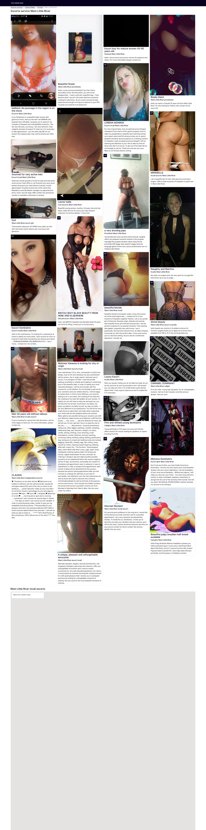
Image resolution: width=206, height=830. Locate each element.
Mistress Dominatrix (161, 459)
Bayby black (157, 97)
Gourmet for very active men (27, 174)
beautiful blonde (113, 307)
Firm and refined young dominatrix (122, 422)
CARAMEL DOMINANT (163, 383)
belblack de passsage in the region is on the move (33, 109)
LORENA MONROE (114, 122)
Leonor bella (64, 202)
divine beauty (158, 322)
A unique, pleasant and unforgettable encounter (78, 556)
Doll (14, 220)
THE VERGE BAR (17, 3)
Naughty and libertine (162, 269)
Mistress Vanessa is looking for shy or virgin (78, 364)
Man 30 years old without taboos (29, 414)
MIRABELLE (157, 172)
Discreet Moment (113, 506)
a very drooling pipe (115, 230)
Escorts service (17, 7)
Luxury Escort (111, 376)
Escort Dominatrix (21, 327)
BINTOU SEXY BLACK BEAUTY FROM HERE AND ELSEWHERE (78, 314)
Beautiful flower (66, 84)
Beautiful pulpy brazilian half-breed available (169, 535)
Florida (40, 7)
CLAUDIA (17, 475)
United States (30, 7)
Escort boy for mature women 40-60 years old (124, 50)
